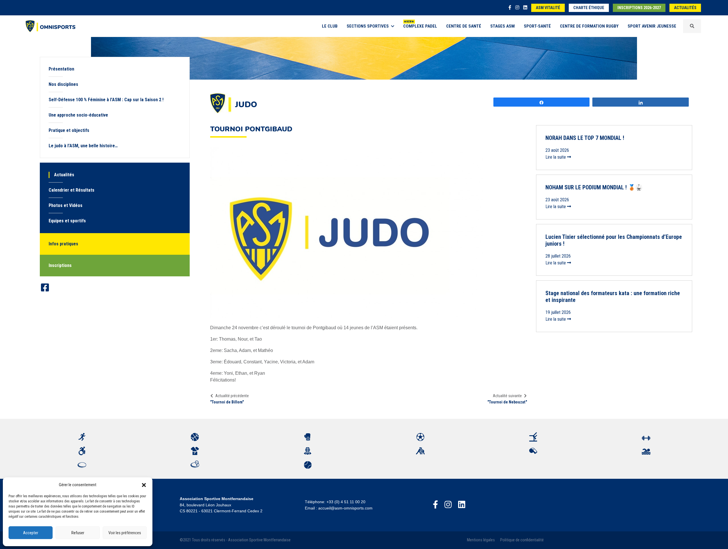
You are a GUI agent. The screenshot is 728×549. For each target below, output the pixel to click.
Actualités (685, 7)
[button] (144, 485)
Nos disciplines (63, 84)
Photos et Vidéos (65, 205)
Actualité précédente (232, 395)
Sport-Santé (537, 26)
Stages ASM (502, 26)
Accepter (30, 532)
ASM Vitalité (548, 7)
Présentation (61, 69)
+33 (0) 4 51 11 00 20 (345, 502)
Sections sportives (368, 26)
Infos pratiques (63, 243)
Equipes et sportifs (67, 220)
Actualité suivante (507, 395)
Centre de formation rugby (589, 26)
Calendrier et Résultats (71, 190)
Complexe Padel (420, 26)
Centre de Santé (463, 26)
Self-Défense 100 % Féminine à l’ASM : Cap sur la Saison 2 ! (106, 99)
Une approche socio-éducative (78, 115)
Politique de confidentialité (522, 540)
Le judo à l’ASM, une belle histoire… (83, 145)
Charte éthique (588, 7)
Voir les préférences (124, 532)
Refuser (77, 532)
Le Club (330, 26)
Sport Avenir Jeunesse (652, 26)
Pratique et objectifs (69, 130)
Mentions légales (481, 540)
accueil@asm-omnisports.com (345, 508)
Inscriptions (60, 265)
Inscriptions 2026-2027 (639, 7)
